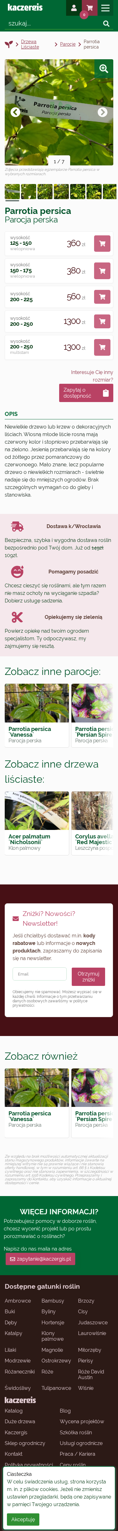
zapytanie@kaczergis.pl (44, 1259)
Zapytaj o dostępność (77, 393)
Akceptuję (23, 1519)
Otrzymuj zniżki (88, 977)
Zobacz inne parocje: (53, 671)
